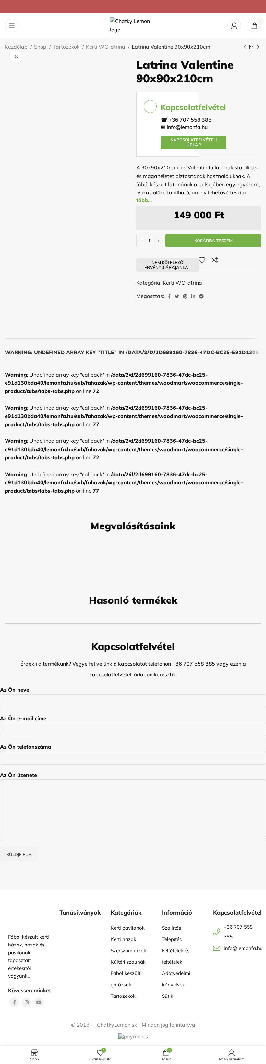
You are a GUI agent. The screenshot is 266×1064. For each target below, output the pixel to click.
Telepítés (172, 939)
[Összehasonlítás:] (215, 260)
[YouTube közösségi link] (39, 1002)
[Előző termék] (245, 47)
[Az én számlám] (234, 25)
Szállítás (171, 928)
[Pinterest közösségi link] (185, 296)
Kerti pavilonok (128, 928)
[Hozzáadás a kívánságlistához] (202, 260)
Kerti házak (123, 939)
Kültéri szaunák (128, 962)
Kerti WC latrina (106, 46)
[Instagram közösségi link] (26, 1002)
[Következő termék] (258, 47)
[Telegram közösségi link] (201, 296)
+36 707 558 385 (190, 120)
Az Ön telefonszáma (25, 746)
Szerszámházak (128, 950)
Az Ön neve (14, 690)
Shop (41, 46)
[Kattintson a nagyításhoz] (16, 56)
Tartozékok (67, 46)
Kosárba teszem (213, 240)
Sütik (167, 996)
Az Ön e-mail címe (23, 718)
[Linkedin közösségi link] (193, 296)
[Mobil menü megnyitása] (12, 25)
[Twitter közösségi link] (177, 296)
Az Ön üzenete (18, 775)
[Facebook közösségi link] (169, 296)
